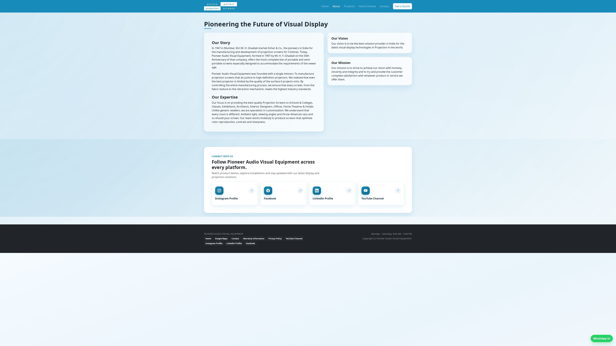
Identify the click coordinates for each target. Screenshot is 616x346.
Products (349, 6)
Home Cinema (367, 6)
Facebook (250, 243)
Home (325, 6)
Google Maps (221, 238)
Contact (384, 6)
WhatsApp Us (601, 338)
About (336, 6)
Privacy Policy (275, 238)
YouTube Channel (294, 238)
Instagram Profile (213, 243)
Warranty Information (253, 238)
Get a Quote (402, 6)
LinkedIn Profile (234, 243)
